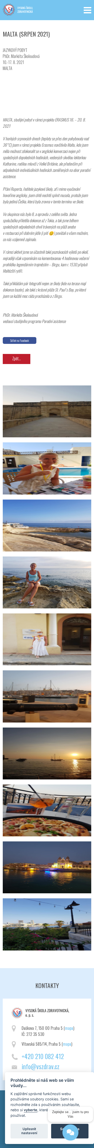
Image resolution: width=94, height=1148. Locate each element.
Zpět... (16, 358)
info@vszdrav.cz (40, 1066)
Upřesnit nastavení (29, 1131)
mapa (69, 1028)
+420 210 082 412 (43, 1056)
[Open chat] (70, 1134)
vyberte (30, 1110)
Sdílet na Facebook (19, 340)
